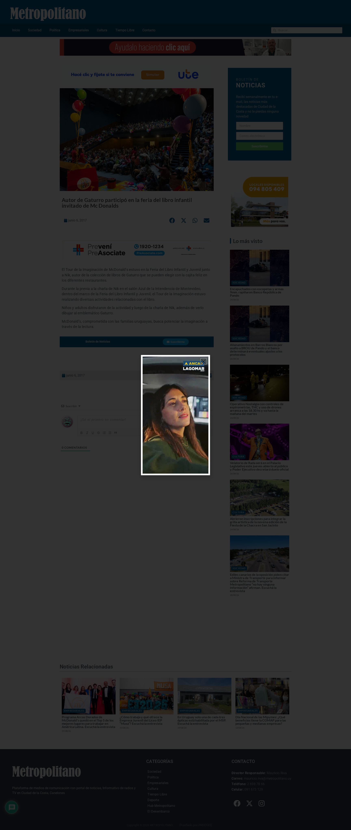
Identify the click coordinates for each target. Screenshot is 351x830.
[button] (203, 361)
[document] (175, 415)
